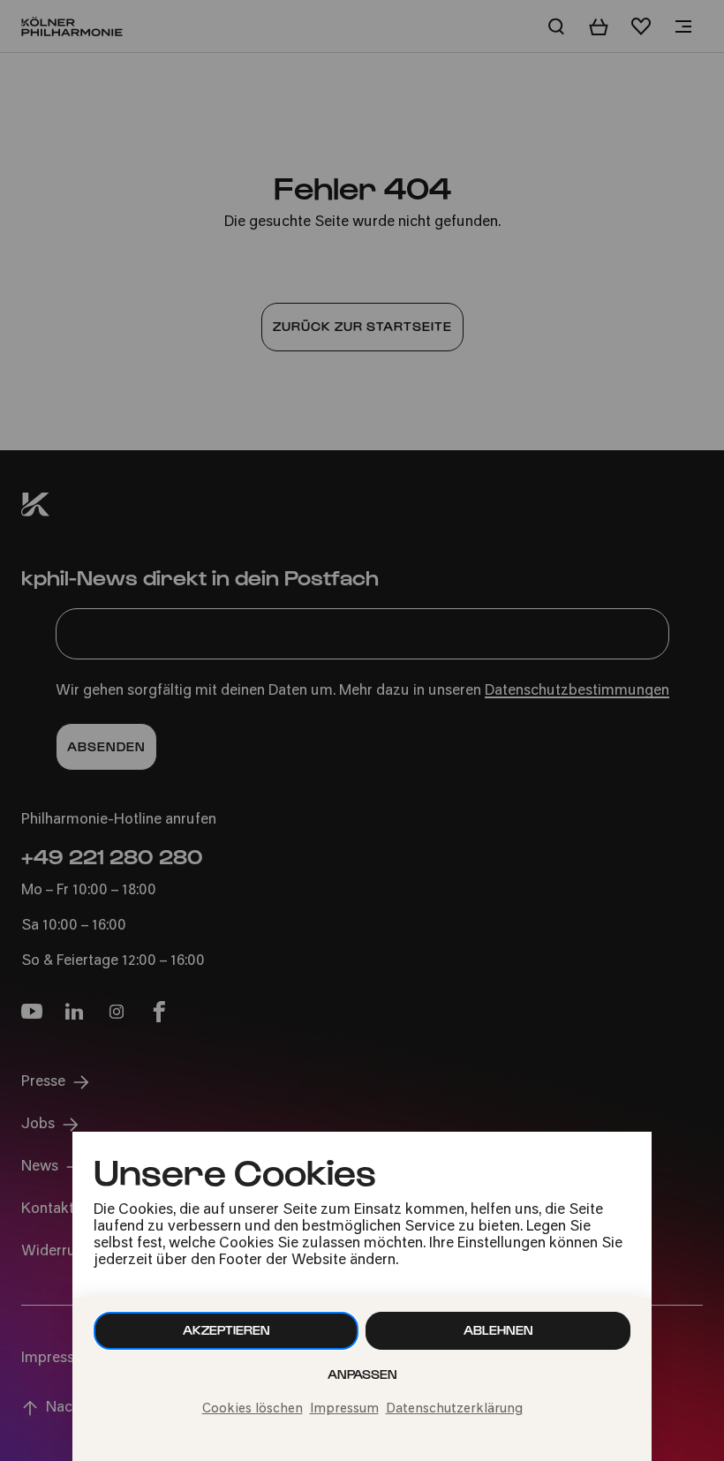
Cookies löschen (252, 1409)
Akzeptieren (226, 1329)
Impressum (344, 1409)
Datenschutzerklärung (454, 1409)
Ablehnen (498, 1329)
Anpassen (362, 1374)
